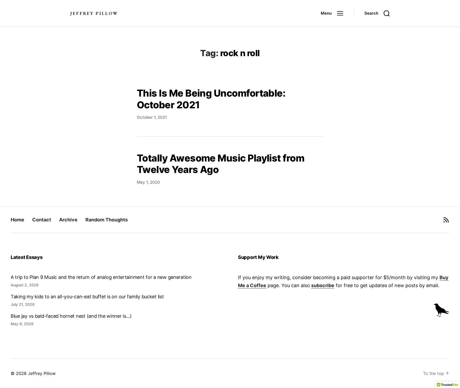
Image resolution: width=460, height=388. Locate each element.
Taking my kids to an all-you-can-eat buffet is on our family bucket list (87, 296)
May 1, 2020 (148, 182)
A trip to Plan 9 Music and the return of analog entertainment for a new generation (101, 277)
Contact (41, 219)
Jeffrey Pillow (94, 13)
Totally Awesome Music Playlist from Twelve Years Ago (220, 163)
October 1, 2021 (152, 117)
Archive (68, 219)
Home (17, 219)
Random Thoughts (106, 219)
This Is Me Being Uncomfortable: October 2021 (211, 98)
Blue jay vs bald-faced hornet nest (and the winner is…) (71, 316)
